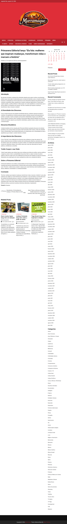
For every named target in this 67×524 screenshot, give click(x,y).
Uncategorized (51, 504)
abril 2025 (50, 184)
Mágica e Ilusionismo (52, 437)
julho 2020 (50, 325)
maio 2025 (50, 182)
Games (49, 417)
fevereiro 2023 (51, 248)
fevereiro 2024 (51, 219)
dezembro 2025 (51, 165)
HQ (48, 422)
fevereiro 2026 (51, 160)
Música (4, 40)
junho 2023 (50, 239)
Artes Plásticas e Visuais (53, 336)
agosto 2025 (50, 174)
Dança (49, 383)
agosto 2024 (50, 204)
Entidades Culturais (52, 398)
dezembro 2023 (51, 224)
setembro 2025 (51, 172)
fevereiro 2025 (51, 189)
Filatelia (49, 410)
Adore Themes (46, 522)
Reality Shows (51, 482)
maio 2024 (50, 211)
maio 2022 (50, 271)
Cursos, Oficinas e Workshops (54, 380)
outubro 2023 (51, 229)
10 (56, 55)
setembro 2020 (51, 320)
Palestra (49, 462)
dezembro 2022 (51, 253)
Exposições (50, 405)
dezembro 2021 (51, 283)
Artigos (11, 43)
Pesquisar (50, 67)
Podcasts (50, 472)
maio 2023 (50, 241)
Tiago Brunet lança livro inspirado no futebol (38, 217)
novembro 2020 (51, 315)
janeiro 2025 (50, 192)
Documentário (51, 388)
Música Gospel (51, 452)
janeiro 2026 (50, 162)
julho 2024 (50, 206)
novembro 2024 (51, 197)
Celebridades (31, 40)
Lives (49, 435)
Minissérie (50, 442)
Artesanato (50, 338)
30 (53, 60)
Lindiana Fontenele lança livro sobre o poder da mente (21, 217)
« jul (49, 64)
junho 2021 (50, 298)
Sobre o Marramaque (39, 43)
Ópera (49, 459)
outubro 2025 (51, 169)
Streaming (47, 40)
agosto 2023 (50, 234)
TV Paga (50, 501)
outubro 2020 (51, 318)
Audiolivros (50, 343)
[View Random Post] (62, 42)
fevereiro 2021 (51, 308)
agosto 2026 (50, 145)
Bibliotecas (50, 348)
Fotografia (50, 415)
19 (61, 57)
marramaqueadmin (22, 60)
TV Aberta (4, 43)
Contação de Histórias (53, 368)
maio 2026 (50, 152)
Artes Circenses (51, 333)
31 (56, 60)
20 (64, 57)
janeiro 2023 (50, 251)
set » (52, 64)
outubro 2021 (51, 288)
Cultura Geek (51, 373)
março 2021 (50, 305)
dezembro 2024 (51, 194)
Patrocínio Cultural (52, 469)
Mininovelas (50, 440)
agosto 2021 (50, 293)
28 (48, 60)
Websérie (50, 509)
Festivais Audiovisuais (53, 408)
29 (51, 60)
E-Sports (50, 393)
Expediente (49, 43)
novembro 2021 (51, 285)
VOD (49, 506)
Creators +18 (51, 371)
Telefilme (50, 494)
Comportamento (51, 363)
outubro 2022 (51, 258)
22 (51, 58)
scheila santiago (51, 133)
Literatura (10, 40)
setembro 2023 (51, 231)
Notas (49, 457)
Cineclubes (50, 358)
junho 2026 (50, 150)
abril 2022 (50, 273)
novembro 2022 (51, 256)
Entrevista (40, 40)
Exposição (50, 403)
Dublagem (50, 390)
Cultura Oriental (51, 375)
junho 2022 (50, 268)
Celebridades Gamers (52, 356)
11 (59, 55)
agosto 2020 (50, 322)
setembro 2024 (51, 202)
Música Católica (51, 449)
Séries (54, 40)
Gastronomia (51, 420)
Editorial (50, 395)
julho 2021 (50, 295)
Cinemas (50, 361)
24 (56, 58)
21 (48, 58)
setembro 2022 (51, 261)
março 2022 (50, 276)
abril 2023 (50, 244)
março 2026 (50, 157)
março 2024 (50, 216)
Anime (49, 331)
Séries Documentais (52, 486)
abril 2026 (50, 155)
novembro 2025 (51, 167)
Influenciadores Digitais (53, 427)
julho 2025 (50, 177)
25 (59, 58)
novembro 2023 (51, 226)
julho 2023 (50, 236)
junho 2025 (50, 179)
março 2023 (50, 246)
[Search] (64, 42)
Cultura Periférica (51, 378)
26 (61, 58)
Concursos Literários (21, 43)
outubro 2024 (51, 199)
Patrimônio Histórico (52, 467)
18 (59, 57)
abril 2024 (50, 214)
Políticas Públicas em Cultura (54, 474)
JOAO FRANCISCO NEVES (53, 123)
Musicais (50, 454)
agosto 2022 (50, 263)
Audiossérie (50, 346)
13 (64, 55)
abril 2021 (50, 303)
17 (56, 57)
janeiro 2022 (50, 281)
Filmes (30, 43)
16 (53, 57)
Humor (49, 425)
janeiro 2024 (50, 221)
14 (48, 57)
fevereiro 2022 (51, 278)
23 (53, 58)
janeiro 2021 (50, 310)
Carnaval (50, 351)
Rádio (49, 477)
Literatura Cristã (51, 432)
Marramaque (28, 522)
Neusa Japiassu (51, 114)
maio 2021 (50, 300)
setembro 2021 (51, 290)
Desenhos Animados (52, 385)
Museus (49, 445)
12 (61, 55)
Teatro (49, 491)
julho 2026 (50, 147)
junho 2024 (50, 209)
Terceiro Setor (51, 496)
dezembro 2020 (51, 313)
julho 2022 (50, 266)
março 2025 (50, 187)
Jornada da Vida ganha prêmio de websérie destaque (57, 109)
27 (64, 58)
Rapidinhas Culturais (20, 40)
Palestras (50, 464)
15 (51, 57)
